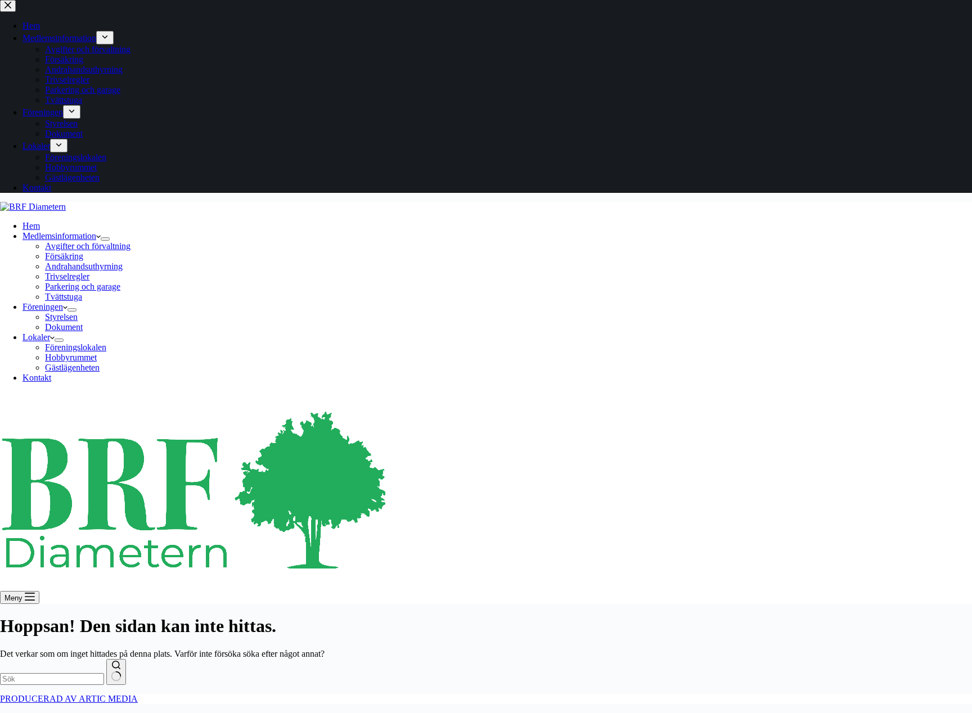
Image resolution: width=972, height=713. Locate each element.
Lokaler (36, 337)
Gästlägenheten (72, 367)
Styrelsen (61, 317)
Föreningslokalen (75, 347)
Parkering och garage (82, 286)
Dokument (64, 327)
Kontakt (36, 377)
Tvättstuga (63, 296)
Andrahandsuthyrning (84, 266)
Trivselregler (67, 276)
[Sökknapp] (116, 672)
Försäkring (64, 256)
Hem (31, 226)
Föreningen (42, 307)
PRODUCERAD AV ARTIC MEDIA (69, 698)
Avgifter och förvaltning (87, 246)
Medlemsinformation (59, 236)
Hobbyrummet (71, 357)
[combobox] (52, 679)
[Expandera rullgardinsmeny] (105, 239)
